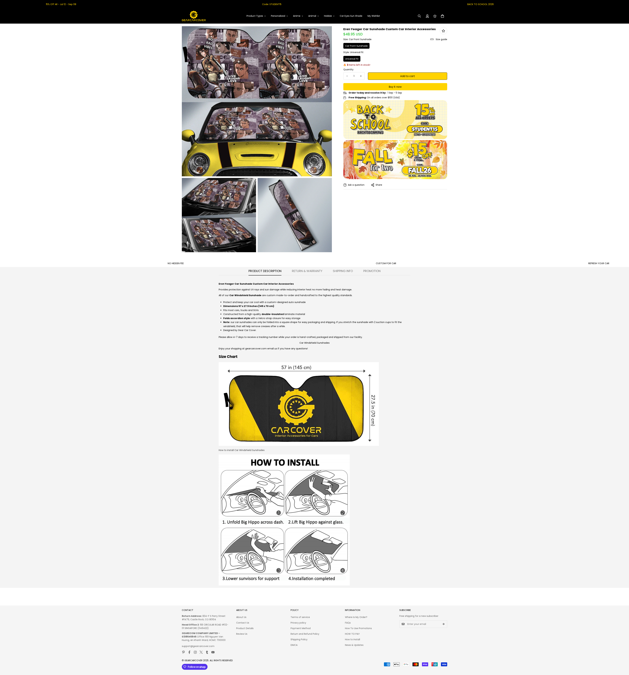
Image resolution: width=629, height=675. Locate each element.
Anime (296, 16)
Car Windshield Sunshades (314, 342)
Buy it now (395, 87)
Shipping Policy (299, 639)
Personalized (278, 16)
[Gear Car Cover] (194, 16)
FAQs (348, 622)
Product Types (255, 16)
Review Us (241, 634)
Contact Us (242, 622)
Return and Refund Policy (305, 634)
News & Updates (354, 645)
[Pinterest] (183, 652)
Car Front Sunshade (356, 46)
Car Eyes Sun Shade (351, 16)
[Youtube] (213, 652)
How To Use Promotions (358, 628)
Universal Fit (352, 58)
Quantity (348, 69)
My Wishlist (374, 16)
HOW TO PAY (352, 634)
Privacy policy (298, 622)
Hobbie (328, 16)
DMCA (294, 645)
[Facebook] (189, 652)
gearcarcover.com (256, 348)
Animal (312, 16)
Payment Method (301, 628)
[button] (442, 16)
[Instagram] (195, 652)
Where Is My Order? (356, 617)
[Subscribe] (443, 624)
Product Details (245, 628)
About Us (241, 617)
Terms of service (300, 617)
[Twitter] (201, 652)
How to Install (352, 639)
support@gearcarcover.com (198, 646)
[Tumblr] (207, 652)
